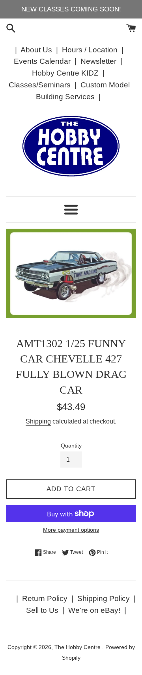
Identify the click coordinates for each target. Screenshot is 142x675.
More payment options (71, 530)
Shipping (38, 421)
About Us (36, 50)
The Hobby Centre (78, 647)
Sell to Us (42, 610)
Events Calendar (42, 61)
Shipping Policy (103, 598)
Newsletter (98, 61)
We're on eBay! (94, 610)
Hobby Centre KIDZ (65, 73)
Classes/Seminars (40, 85)
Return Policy (44, 598)
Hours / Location (90, 50)
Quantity (71, 446)
